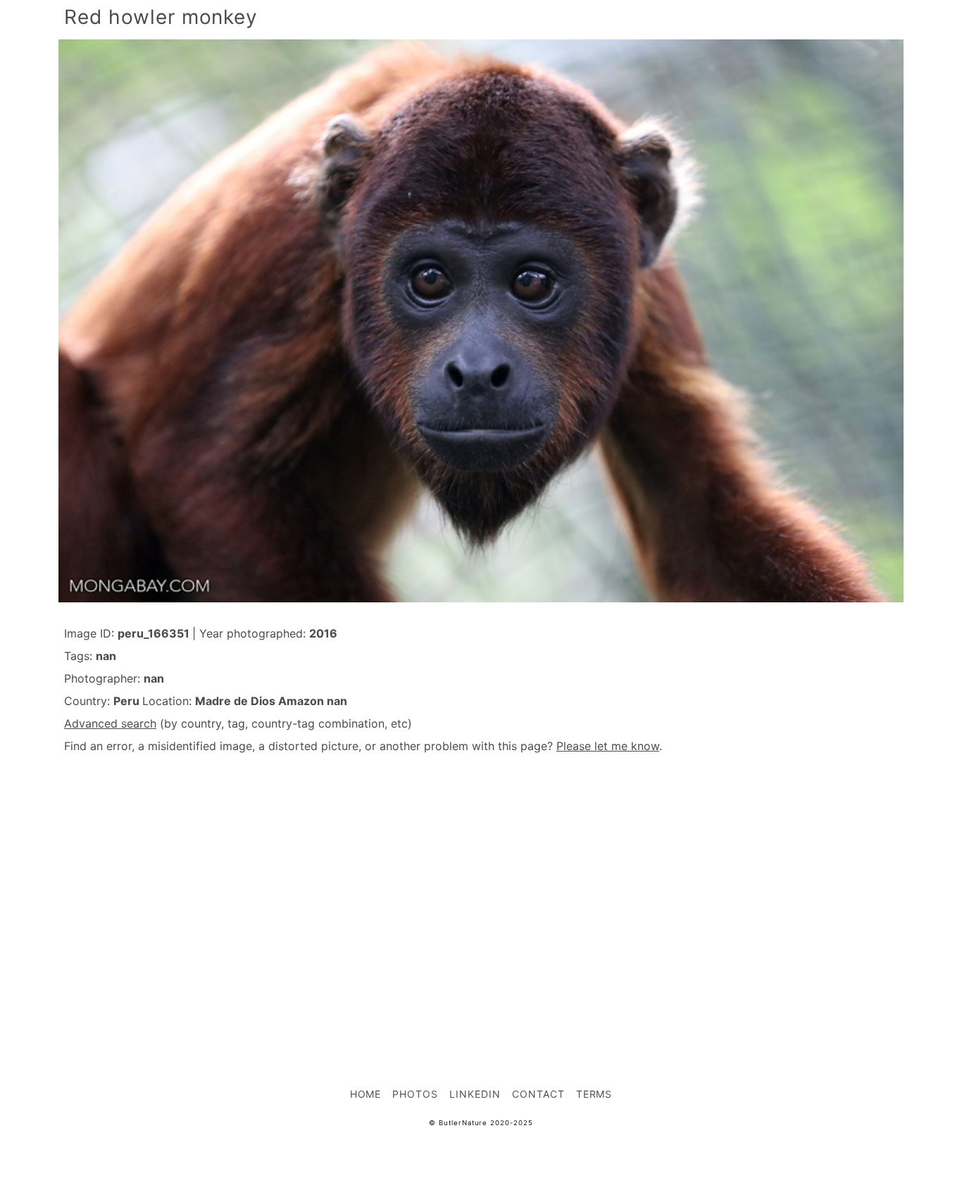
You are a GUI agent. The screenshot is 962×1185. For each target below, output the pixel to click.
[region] (481, 889)
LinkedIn (475, 1094)
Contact (538, 1094)
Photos (415, 1094)
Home (366, 1094)
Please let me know (607, 746)
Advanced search (110, 723)
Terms (594, 1094)
